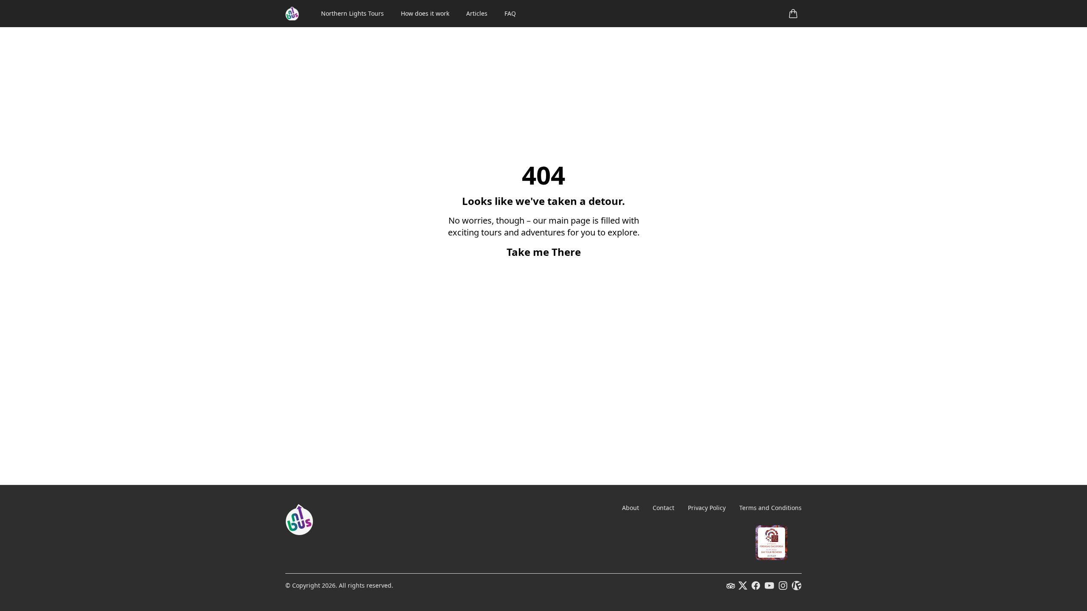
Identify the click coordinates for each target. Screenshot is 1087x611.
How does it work (425, 13)
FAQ (510, 13)
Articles (476, 13)
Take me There (544, 252)
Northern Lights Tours (352, 13)
